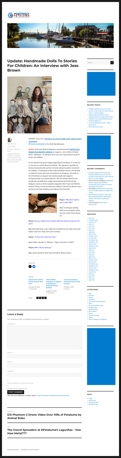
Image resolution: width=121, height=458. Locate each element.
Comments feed (93, 402)
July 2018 (91, 218)
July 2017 (91, 224)
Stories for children (13, 161)
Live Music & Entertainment (97, 301)
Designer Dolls (11, 154)
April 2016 (92, 232)
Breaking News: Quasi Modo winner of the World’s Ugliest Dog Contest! (100, 198)
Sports (91, 313)
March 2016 (92, 234)
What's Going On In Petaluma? (98, 319)
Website (10, 371)
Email (10, 362)
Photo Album (93, 311)
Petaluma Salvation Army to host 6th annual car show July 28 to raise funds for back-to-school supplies (101, 111)
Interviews (17, 149)
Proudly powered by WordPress (30, 450)
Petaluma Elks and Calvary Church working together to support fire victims (101, 190)
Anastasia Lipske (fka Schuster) (98, 172)
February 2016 (93, 236)
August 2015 (92, 248)
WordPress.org (93, 404)
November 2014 (93, 266)
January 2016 (93, 238)
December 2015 (93, 240)
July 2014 (91, 274)
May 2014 (91, 278)
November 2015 (93, 242)
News (9, 151)
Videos (91, 317)
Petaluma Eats (93, 307)
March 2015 (92, 258)
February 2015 (93, 260)
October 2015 (93, 244)
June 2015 (92, 252)
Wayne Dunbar (12, 144)
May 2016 (91, 230)
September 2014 (93, 270)
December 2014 (93, 264)
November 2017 (93, 220)
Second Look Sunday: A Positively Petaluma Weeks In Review (72, 282)
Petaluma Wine (93, 309)
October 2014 (93, 268)
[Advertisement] (101, 84)
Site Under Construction (96, 127)
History (91, 297)
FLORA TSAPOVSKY (38, 144)
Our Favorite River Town (96, 305)
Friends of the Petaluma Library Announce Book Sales (36, 282)
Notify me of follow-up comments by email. (20, 383)
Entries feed (92, 400)
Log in (90, 398)
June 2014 (92, 276)
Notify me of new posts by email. (17, 388)
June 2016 (92, 228)
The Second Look (94, 315)
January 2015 (92, 262)
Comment (11, 324)
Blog (90, 293)
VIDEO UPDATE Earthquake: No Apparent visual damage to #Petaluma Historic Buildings (53, 283)
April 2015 (92, 256)
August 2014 (92, 272)
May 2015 (91, 254)
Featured (10, 149)
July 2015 (91, 250)
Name (10, 352)
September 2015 (93, 246)
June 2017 (92, 226)
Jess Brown (14, 158)
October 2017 (93, 222)
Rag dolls (18, 160)
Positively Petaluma (13, 450)
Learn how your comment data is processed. (53, 395)
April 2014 (92, 280)
